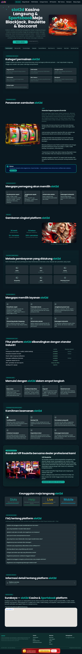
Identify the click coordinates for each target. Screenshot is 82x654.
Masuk (53, 651)
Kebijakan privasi (36, 640)
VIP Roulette (53, 2)
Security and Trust (74, 48)
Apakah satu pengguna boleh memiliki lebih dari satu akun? (22, 525)
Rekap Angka (76, 2)
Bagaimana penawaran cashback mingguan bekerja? (21, 556)
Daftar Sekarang (45, 651)
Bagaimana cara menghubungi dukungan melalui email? (22, 562)
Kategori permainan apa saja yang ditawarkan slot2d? (21, 552)
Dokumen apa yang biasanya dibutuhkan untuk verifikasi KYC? (23, 545)
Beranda (18, 2)
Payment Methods (42, 48)
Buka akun (20, 42)
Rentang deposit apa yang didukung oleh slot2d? (20, 549)
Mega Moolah (25, 2)
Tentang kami (35, 637)
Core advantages (26, 48)
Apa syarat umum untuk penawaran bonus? (18, 535)
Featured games (9, 48)
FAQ (50, 642)
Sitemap (50, 644)
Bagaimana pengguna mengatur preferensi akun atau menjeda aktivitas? (26, 559)
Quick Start (66, 48)
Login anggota (33, 41)
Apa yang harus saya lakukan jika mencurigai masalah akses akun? (25, 539)
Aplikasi (50, 640)
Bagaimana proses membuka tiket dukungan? (19, 542)
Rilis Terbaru (61, 2)
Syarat (34, 639)
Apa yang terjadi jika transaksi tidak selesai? (19, 529)
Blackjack (68, 2)
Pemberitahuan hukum (37, 642)
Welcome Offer (17, 48)
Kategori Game (44, 2)
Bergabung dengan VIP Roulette (53, 482)
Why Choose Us (51, 48)
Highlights (34, 48)
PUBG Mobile (34, 2)
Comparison (59, 48)
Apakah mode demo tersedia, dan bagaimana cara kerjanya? (23, 532)
